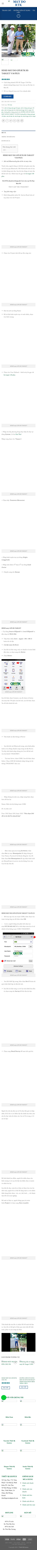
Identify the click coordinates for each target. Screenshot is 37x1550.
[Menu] (3, 3)
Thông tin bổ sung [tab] (8, 137)
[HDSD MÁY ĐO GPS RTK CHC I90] (9, 1368)
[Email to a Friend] (14, 120)
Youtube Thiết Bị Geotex (9, 1442)
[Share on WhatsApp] (3, 120)
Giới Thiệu (8, 1543)
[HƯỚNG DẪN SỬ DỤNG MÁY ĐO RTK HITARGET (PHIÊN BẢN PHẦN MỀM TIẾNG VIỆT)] (27, 1368)
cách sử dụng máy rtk (9, 110)
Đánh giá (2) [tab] (6, 141)
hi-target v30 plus (9, 375)
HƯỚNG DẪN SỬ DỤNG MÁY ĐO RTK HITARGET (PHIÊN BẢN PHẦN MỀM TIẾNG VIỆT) (27, 1380)
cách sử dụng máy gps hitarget (12, 108)
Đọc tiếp (5, 1387)
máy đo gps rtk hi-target (29, 116)
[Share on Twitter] (11, 120)
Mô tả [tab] (4, 132)
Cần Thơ (18, 434)
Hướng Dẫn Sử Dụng (21, 10)
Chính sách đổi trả (28, 1501)
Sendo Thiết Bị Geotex (28, 1468)
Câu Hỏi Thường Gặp (19, 1544)
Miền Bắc (28, 1417)
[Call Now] (3, 1397)
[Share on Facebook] (7, 120)
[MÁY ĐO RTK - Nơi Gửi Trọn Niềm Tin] (18, 3)
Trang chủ (6, 10)
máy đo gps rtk (18, 116)
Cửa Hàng (17, 1543)
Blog (23, 1543)
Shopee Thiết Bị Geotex (9, 1468)
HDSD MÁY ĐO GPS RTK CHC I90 (9, 1379)
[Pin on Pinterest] (18, 120)
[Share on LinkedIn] (22, 120)
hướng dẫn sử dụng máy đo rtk (12, 112)
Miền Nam (9, 1417)
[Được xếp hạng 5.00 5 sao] (6, 1382)
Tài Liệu (10, 105)
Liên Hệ (28, 1543)
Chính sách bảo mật (28, 1505)
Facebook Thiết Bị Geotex (27, 1442)
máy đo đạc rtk (10, 116)
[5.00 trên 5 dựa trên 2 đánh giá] (18, 79)
